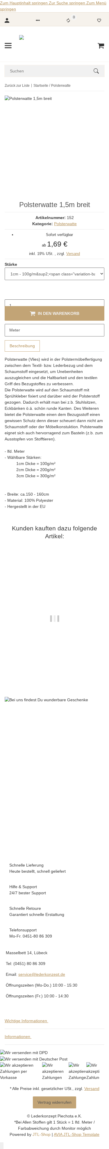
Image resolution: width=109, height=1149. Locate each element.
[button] (37, 20)
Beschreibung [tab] (22, 345)
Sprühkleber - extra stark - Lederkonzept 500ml (54, 657)
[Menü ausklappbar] (8, 45)
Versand (73, 253)
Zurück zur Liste (17, 86)
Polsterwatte (65, 223)
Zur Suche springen (67, 3)
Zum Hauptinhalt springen (24, 3)
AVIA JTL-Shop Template (76, 1134)
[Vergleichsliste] (68, 20)
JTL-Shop (42, 1134)
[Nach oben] (1, 1145)
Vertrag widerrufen (54, 1102)
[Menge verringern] (9, 293)
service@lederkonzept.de (41, 974)
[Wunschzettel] (99, 20)
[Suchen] (99, 71)
